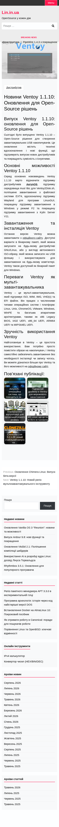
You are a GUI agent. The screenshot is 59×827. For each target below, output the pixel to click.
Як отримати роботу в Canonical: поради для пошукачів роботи (28, 621)
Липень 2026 (11, 688)
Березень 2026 (13, 710)
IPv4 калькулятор (14, 656)
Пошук (8, 500)
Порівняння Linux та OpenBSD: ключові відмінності (27, 631)
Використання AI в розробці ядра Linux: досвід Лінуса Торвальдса (27, 558)
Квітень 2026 (11, 705)
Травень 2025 (12, 766)
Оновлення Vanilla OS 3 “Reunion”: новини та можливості (29, 529)
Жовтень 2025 (12, 738)
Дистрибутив (13, 87)
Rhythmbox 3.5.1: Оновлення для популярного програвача (24, 567)
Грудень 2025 (12, 727)
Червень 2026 (12, 694)
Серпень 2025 (12, 749)
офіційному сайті (38, 366)
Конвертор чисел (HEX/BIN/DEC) (23, 661)
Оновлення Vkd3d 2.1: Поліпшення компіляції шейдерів (25, 548)
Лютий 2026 (11, 716)
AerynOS (31, 184)
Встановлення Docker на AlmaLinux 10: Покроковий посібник (27, 612)
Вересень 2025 (13, 744)
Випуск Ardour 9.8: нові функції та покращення (24, 539)
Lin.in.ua (10, 12)
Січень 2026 (11, 721)
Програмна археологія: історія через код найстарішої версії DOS (28, 602)
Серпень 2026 (12, 682)
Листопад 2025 (13, 732)
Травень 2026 (12, 699)
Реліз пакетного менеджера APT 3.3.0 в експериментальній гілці (27, 593)
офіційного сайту (33, 238)
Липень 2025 (11, 755)
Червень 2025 (12, 760)
